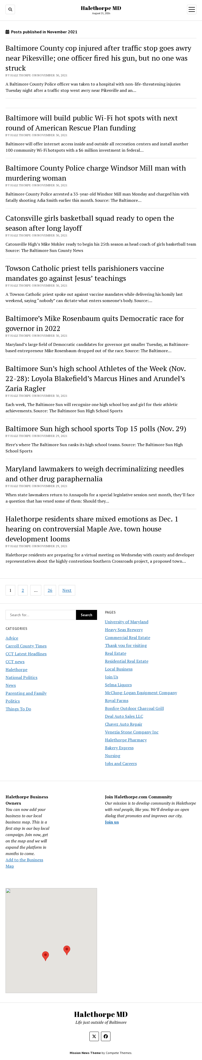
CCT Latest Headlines (26, 654)
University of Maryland (126, 622)
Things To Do (18, 709)
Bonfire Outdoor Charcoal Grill (134, 708)
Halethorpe (16, 669)
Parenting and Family (26, 693)
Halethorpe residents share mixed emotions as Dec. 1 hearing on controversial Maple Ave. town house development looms (92, 529)
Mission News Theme (85, 1053)
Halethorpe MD (101, 8)
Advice (12, 638)
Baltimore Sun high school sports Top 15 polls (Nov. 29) (96, 428)
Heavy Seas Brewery (124, 629)
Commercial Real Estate (127, 637)
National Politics (21, 677)
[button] (45, 956)
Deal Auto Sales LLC (124, 716)
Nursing (112, 755)
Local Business (119, 669)
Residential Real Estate (126, 661)
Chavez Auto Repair (123, 724)
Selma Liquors (118, 685)
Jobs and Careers (121, 763)
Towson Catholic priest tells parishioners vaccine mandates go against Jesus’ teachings (85, 273)
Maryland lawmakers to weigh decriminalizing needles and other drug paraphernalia (95, 473)
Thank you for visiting (126, 645)
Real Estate (115, 653)
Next (67, 590)
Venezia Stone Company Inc (132, 732)
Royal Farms (116, 700)
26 (50, 590)
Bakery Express (119, 748)
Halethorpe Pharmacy (126, 740)
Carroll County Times (26, 646)
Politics (13, 701)
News (11, 685)
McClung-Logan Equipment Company (141, 692)
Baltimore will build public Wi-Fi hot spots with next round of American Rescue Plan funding (92, 123)
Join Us (111, 677)
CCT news (15, 662)
